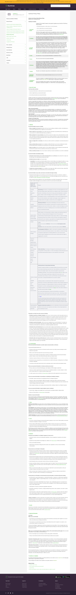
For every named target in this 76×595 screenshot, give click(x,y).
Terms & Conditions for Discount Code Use (13, 29)
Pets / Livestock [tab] (9, 44)
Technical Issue (41, 9)
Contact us (49, 9)
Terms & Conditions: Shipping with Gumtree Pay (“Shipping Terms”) (14, 27)
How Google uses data (62, 223)
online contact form (45, 79)
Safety (25, 9)
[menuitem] (10, 6)
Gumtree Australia (58, 588)
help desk (39, 166)
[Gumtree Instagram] (13, 593)
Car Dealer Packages (42, 583)
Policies (19, 9)
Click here (40, 226)
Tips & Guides (8, 584)
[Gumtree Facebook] (6, 593)
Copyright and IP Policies (10, 41)
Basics (14, 9)
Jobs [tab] (7, 57)
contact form (60, 557)
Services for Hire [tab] (9, 52)
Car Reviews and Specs (59, 584)
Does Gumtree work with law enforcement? (36, 566)
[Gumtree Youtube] (10, 593)
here (58, 0)
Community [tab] (8, 60)
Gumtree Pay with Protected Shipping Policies (13, 24)
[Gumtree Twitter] (8, 593)
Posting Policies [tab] (9, 47)
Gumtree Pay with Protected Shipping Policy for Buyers (15, 32)
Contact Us (7, 587)
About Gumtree (8, 583)
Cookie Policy (31, 567)
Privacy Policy (24, 584)
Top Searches (57, 587)
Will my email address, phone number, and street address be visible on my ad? (42, 569)
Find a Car (57, 583)
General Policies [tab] (9, 21)
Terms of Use (24, 583)
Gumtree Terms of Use (10, 38)
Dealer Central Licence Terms (11, 36)
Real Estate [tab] (8, 55)
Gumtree (8, 9)
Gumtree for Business (32, 9)
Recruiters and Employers (43, 584)
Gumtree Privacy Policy (10, 34)
